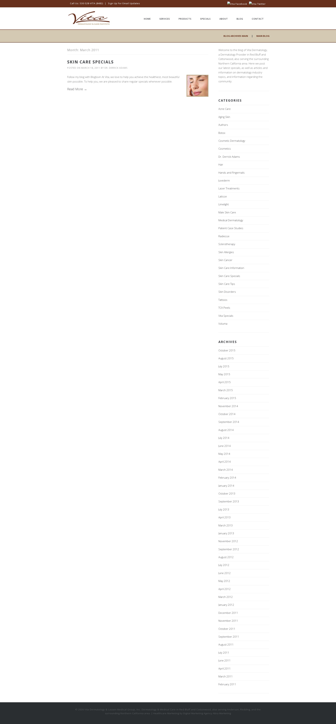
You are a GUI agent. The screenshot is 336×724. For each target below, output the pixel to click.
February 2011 (227, 684)
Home (147, 18)
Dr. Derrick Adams (115, 67)
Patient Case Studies (230, 228)
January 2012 (226, 604)
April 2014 (224, 461)
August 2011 (226, 644)
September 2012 (228, 549)
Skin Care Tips (226, 284)
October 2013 (226, 493)
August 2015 (226, 358)
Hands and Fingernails (231, 172)
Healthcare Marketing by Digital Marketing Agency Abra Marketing (192, 713)
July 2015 (223, 366)
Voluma (222, 323)
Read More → (77, 89)
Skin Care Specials (90, 62)
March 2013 (225, 525)
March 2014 (225, 469)
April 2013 (224, 517)
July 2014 (223, 438)
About (223, 18)
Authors (223, 124)
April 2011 (224, 668)
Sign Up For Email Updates (124, 3)
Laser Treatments (229, 188)
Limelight (223, 204)
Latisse (222, 196)
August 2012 (226, 557)
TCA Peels (224, 307)
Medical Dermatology (230, 220)
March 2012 (225, 597)
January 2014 (226, 485)
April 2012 (224, 589)
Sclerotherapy (226, 244)
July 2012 (223, 565)
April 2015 (224, 382)
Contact (258, 18)
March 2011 (225, 676)
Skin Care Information (231, 268)
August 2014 (226, 430)
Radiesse (223, 236)
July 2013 (223, 509)
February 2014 (227, 477)
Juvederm (224, 180)
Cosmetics (224, 148)
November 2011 (228, 620)
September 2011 (228, 636)
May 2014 (224, 453)
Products (185, 18)
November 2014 (228, 406)
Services (164, 18)
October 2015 (226, 350)
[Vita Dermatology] (89, 24)
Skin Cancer (225, 260)
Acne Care (224, 109)
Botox (221, 133)
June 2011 (224, 660)
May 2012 (224, 581)
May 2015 (224, 374)
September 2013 (228, 501)
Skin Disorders (227, 291)
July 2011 (223, 652)
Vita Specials (225, 315)
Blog (240, 18)
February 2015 (227, 398)
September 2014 (228, 422)
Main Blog (263, 35)
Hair (220, 164)
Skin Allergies (226, 252)
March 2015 (225, 390)
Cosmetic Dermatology (231, 140)
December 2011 (228, 613)
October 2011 (226, 628)
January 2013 (226, 533)
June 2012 (224, 573)
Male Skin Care (227, 212)
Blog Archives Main (235, 35)
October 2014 (226, 414)
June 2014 (224, 446)
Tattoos (222, 299)
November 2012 (228, 541)
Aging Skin (224, 117)
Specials (205, 18)
